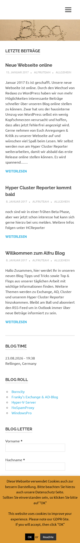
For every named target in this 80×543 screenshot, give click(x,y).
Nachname (15, 459)
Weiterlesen (16, 171)
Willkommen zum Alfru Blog (35, 253)
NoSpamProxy (23, 407)
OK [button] (30, 537)
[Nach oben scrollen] (72, 535)
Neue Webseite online (28, 65)
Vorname (13, 441)
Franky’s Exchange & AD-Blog (35, 397)
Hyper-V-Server (24, 402)
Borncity (18, 391)
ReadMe (48, 537)
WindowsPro (22, 412)
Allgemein (63, 72)
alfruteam (42, 72)
